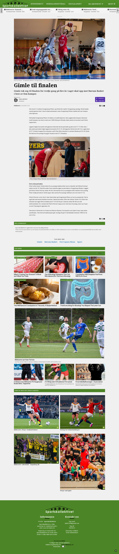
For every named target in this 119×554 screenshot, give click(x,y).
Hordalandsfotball (56, 4)
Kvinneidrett (37, 4)
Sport (79, 242)
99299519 (101, 98)
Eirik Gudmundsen (72, 532)
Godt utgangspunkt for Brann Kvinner (41, 9)
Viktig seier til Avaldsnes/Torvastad (66, 9)
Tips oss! (101, 101)
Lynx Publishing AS (67, 544)
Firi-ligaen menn (67, 242)
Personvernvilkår (59, 541)
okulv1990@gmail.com (72, 523)
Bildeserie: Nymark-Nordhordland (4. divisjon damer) (16, 9)
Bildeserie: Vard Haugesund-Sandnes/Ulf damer (93, 9)
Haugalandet (75, 4)
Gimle (39, 242)
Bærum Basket (51, 242)
